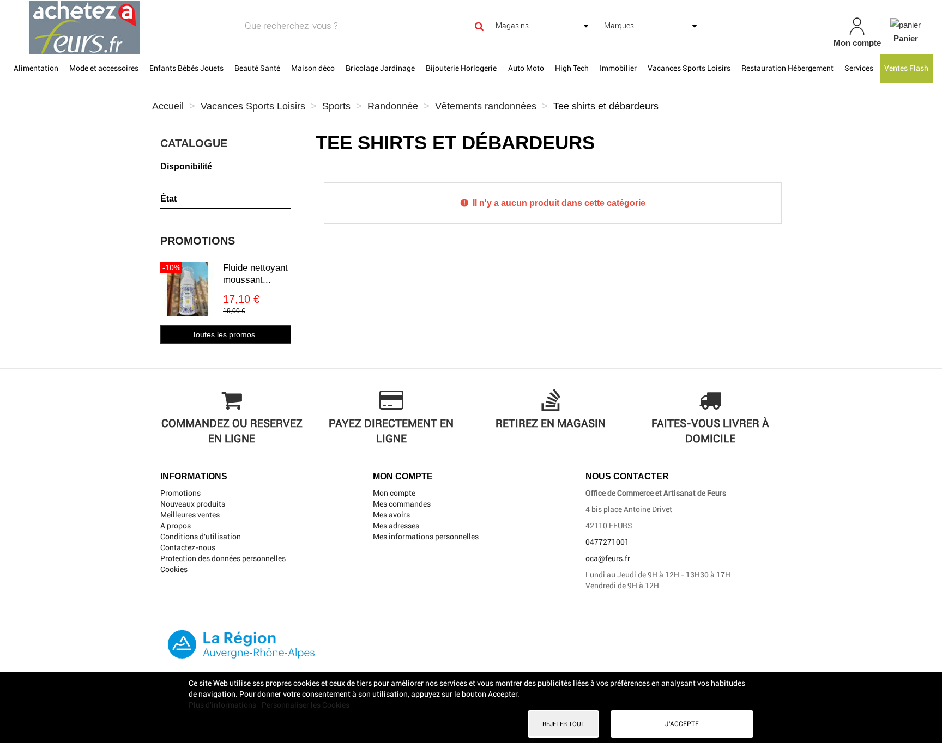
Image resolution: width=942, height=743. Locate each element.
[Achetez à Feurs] (162, 27)
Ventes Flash (906, 68)
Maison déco (313, 68)
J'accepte (682, 724)
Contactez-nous (187, 547)
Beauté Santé (257, 68)
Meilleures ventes (190, 514)
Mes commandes (402, 504)
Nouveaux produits (192, 504)
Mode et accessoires (103, 68)
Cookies (174, 569)
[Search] (479, 26)
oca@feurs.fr (607, 558)
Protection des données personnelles (223, 558)
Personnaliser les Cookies (305, 705)
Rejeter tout (563, 724)
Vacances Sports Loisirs (689, 68)
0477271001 (607, 542)
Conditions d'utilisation (200, 536)
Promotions (197, 241)
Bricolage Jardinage (380, 68)
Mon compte (394, 493)
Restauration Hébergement (787, 68)
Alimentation (36, 68)
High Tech (572, 68)
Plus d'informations (223, 705)
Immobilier (618, 68)
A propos (175, 525)
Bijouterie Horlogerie (461, 68)
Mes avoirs (391, 514)
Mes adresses (396, 525)
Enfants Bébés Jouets (186, 68)
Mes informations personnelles (426, 536)
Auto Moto (526, 68)
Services (858, 68)
